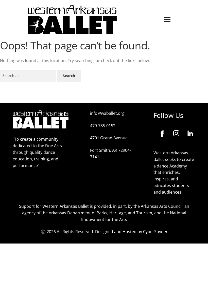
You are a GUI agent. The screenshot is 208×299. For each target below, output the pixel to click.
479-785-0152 (102, 125)
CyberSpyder (155, 231)
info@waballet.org (107, 113)
